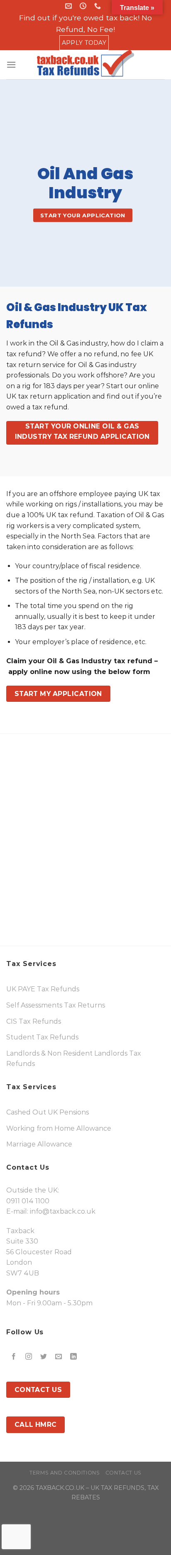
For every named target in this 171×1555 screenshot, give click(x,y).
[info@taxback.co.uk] (69, 6)
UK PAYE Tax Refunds (42, 989)
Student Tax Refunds (42, 1037)
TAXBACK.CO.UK (60, 1488)
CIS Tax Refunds (33, 1021)
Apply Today (84, 42)
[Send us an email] (59, 1357)
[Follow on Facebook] (14, 1357)
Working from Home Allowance (58, 1128)
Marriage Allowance (39, 1144)
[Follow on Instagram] (29, 1357)
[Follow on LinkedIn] (74, 1357)
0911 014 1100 (27, 1201)
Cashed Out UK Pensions (47, 1112)
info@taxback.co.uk (62, 1211)
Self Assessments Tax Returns (55, 1005)
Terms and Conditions (64, 1473)
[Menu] (11, 64)
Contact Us (123, 1473)
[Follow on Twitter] (44, 1357)
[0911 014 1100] (98, 6)
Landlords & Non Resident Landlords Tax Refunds (73, 1058)
